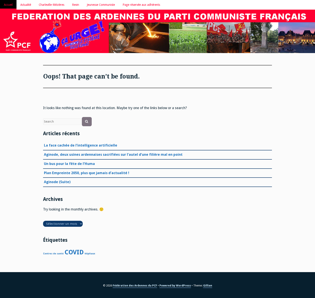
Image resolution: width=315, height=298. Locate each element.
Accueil (8, 4)
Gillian (207, 285)
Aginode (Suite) (57, 182)
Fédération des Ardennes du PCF (135, 285)
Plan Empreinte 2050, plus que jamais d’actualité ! (86, 173)
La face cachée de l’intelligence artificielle (80, 145)
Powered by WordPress (175, 285)
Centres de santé (53, 253)
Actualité (25, 4)
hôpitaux (90, 253)
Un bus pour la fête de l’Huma (69, 164)
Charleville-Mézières (51, 4)
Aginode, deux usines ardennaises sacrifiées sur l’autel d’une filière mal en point (113, 155)
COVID (74, 252)
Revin (75, 4)
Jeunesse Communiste (101, 4)
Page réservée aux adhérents (141, 4)
